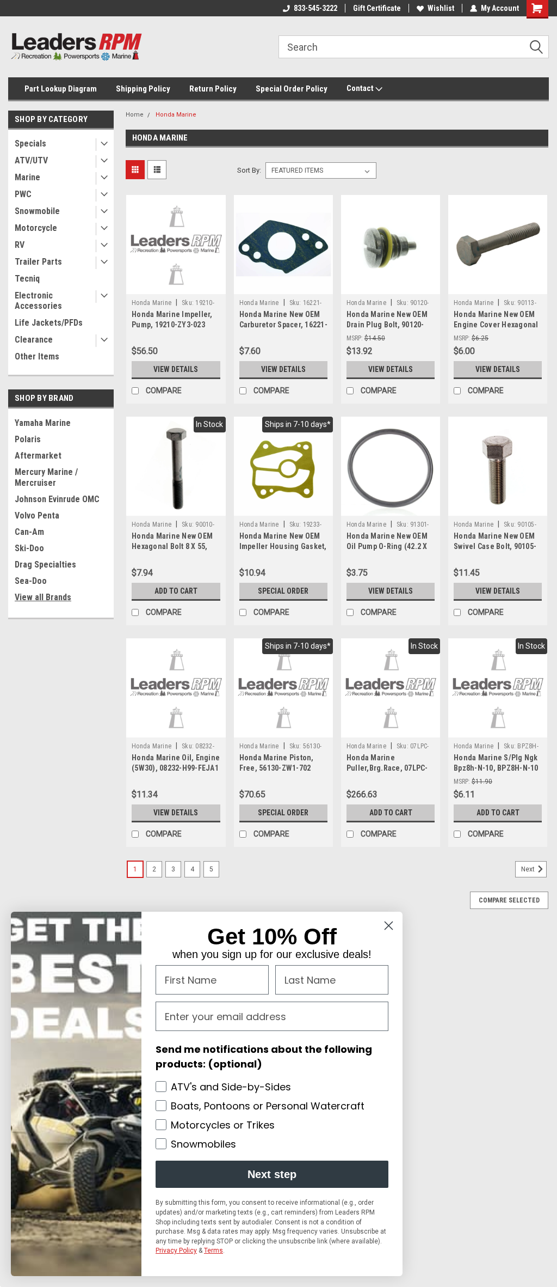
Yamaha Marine (43, 423)
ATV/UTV (31, 160)
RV (19, 245)
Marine (27, 177)
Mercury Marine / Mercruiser (46, 477)
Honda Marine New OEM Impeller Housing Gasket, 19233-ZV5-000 (283, 546)
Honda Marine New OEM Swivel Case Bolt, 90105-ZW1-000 (495, 546)
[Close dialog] (388, 925)
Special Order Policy (291, 89)
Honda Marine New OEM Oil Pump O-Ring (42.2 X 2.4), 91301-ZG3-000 (387, 546)
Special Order (283, 591)
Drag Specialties (45, 564)
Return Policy (213, 89)
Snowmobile (37, 211)
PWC (23, 194)
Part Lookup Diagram (60, 89)
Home (135, 114)
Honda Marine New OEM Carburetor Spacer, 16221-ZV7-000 (283, 324)
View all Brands (43, 597)
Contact (360, 88)
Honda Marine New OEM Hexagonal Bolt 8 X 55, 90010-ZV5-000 (172, 546)
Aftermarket (38, 455)
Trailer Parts (38, 262)
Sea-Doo (31, 581)
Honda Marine (176, 114)
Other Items (37, 356)
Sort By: (249, 170)
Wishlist (441, 8)
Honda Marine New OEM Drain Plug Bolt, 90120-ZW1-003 (387, 324)
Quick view (176, 286)
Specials (30, 143)
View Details (175, 369)
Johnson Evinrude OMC (57, 499)
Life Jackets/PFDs (49, 323)
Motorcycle (36, 228)
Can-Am (29, 532)
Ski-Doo (29, 548)
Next (528, 870)
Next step (271, 1174)
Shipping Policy (143, 89)
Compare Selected (509, 900)
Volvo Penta (37, 515)
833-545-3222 (315, 8)
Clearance (34, 339)
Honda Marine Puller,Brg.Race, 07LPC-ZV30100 (387, 768)
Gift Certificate (377, 8)
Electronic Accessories (38, 300)
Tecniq (27, 278)
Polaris (28, 439)
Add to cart (175, 591)
